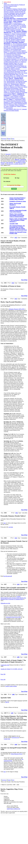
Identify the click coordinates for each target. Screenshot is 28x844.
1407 (12, 713)
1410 (18, 584)
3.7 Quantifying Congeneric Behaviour (17, 52)
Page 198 (3, 674)
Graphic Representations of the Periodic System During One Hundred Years (13, 598)
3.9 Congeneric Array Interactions (12, 54)
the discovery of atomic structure (15, 163)
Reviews (17, 4)
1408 (13, 694)
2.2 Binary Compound (18, 34)
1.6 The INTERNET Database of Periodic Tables (14, 29)
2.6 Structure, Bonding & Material (14, 39)
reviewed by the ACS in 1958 (13, 617)
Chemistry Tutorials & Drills (16, 11)
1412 (16, 512)
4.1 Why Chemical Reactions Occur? (14, 80)
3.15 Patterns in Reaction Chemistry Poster (15, 62)
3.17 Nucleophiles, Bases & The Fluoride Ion (15, 66)
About (5, 3)
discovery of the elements (7, 162)
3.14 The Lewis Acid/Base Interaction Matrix (15, 61)
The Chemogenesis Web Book (11, 10)
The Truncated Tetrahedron (14, 12)
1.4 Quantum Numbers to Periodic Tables (15, 26)
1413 (16, 298)
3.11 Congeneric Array (12, 57)
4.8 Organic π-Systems (13, 92)
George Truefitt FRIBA (9, 14)
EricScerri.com (15, 737)
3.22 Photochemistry (22, 70)
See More (3, 128)
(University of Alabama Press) (15, 599)
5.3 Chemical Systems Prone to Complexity (14, 98)
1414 (13, 283)
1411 (16, 538)
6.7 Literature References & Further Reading (15, 110)
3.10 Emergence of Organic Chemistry (13, 56)
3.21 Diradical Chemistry (10, 70)
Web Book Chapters (9, 17)
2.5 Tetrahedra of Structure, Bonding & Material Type (13, 37)
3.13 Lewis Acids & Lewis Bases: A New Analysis (15, 59)
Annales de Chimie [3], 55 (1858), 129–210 (11, 669)
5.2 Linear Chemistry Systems (15, 96)
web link (11, 527)
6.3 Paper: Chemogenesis (15, 102)
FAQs (15, 6)
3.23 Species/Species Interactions (12, 71)
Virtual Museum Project (16, 754)
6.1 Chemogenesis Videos (18, 99)
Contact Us (11, 6)
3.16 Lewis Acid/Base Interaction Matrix (13, 64)
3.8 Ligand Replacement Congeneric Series (14, 53)
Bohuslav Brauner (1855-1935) (17, 309)
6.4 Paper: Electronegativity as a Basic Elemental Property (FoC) (15, 104)
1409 (18, 657)
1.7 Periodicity (7, 31)
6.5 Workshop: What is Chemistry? (15, 105)
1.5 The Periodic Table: (15, 27)
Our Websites (7, 7)
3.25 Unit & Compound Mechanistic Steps (15, 73)
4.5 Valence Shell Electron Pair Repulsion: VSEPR (15, 87)
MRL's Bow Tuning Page (16, 15)
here (5, 523)
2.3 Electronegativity (9, 35)
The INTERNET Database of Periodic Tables (15, 9)
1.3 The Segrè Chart (14, 25)
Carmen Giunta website (11, 686)
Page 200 (3, 679)
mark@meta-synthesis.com (13, 808)
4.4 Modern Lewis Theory (14, 87)
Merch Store (3, 133)
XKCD (7, 702)
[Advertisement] (14, 829)
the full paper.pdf (8, 576)
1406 (16, 744)
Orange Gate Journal (20, 13)
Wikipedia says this (5, 603)
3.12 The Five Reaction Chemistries (14, 58)
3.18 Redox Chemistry (9, 67)
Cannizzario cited (5, 665)
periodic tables (21, 161)
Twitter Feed (7, 739)
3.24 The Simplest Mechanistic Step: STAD (14, 72)
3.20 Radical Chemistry (14, 68)
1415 (16, 237)
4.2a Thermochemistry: (15, 81)
